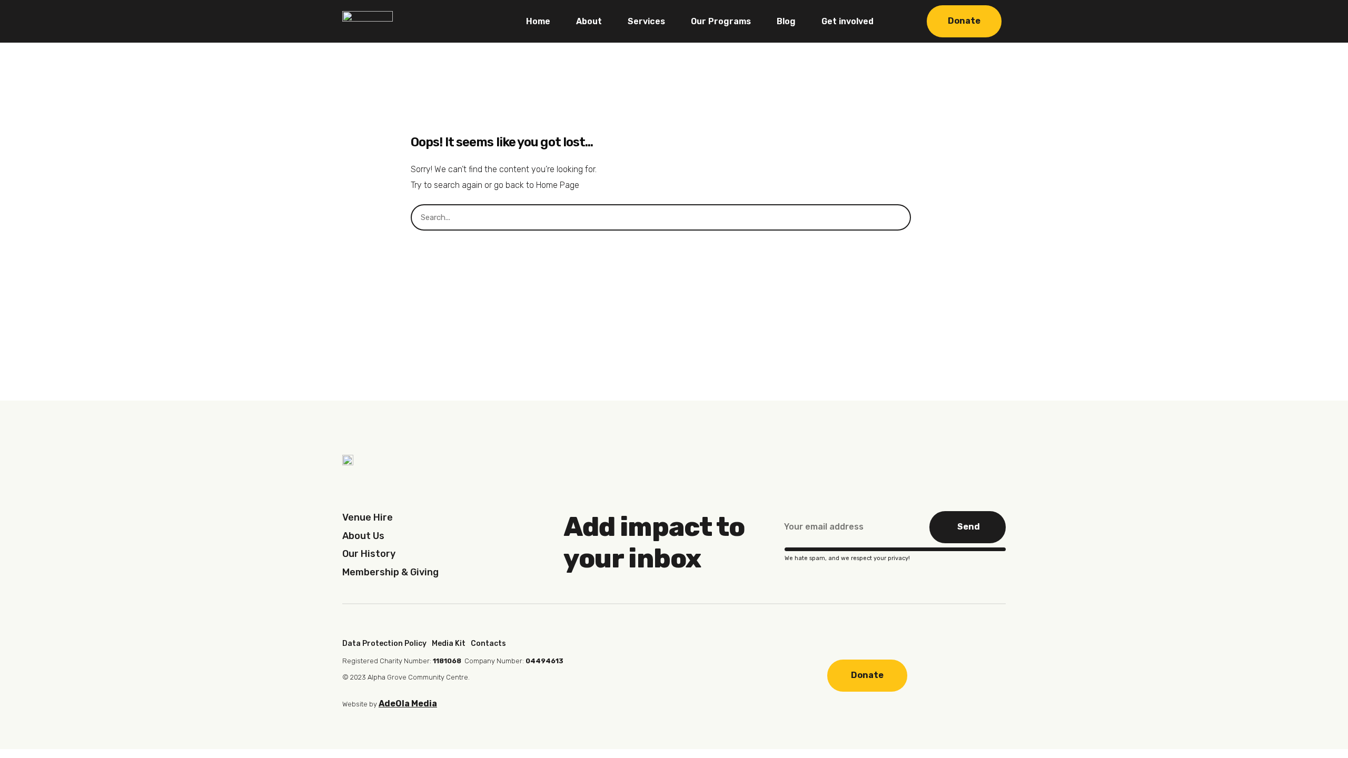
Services (646, 21)
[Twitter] (698, 674)
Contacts (488, 643)
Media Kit (448, 643)
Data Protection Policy (384, 643)
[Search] (924, 217)
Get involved (847, 21)
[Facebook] (630, 674)
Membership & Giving (390, 572)
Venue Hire (367, 517)
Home (538, 21)
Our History (368, 554)
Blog (786, 21)
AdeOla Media (408, 704)
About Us (363, 536)
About (589, 21)
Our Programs (721, 21)
